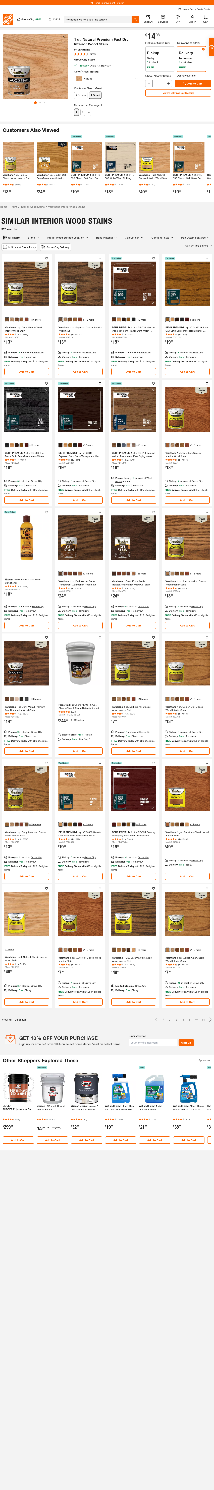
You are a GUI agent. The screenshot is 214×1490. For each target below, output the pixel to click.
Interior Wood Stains (33, 206)
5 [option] (190, 1019)
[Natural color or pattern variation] (182, 824)
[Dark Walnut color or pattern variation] (7, 320)
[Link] (27, 316)
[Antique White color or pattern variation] (17, 699)
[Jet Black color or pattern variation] (22, 699)
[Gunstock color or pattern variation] (168, 445)
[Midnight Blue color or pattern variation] (26, 699)
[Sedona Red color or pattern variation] (26, 320)
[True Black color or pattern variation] (133, 320)
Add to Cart (194, 83)
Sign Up (186, 1042)
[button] (63, 68)
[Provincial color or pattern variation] (177, 824)
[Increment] (168, 83)
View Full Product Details (178, 92)
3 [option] (176, 1019)
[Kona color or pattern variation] (114, 573)
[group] (35, 66)
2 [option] (170, 1019)
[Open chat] (211, 47)
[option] (210, 1019)
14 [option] (203, 1019)
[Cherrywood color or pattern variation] (80, 573)
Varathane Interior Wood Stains (66, 206)
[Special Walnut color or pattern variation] (114, 445)
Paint (14, 206)
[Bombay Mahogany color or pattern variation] (187, 320)
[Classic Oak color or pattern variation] (119, 320)
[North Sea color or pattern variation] (124, 445)
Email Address (137, 1035)
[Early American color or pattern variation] (22, 320)
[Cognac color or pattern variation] (65, 573)
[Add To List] (64, 37)
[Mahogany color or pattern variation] (75, 573)
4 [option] (183, 1019)
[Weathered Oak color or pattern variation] (12, 320)
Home (3, 206)
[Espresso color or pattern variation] (61, 320)
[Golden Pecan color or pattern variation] (129, 445)
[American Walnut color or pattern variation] (70, 573)
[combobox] (97, 19)
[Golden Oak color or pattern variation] (129, 320)
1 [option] (163, 1019)
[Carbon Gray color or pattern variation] (12, 699)
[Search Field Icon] (135, 19)
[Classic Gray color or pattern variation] (133, 445)
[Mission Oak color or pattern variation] (114, 320)
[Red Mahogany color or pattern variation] (17, 320)
